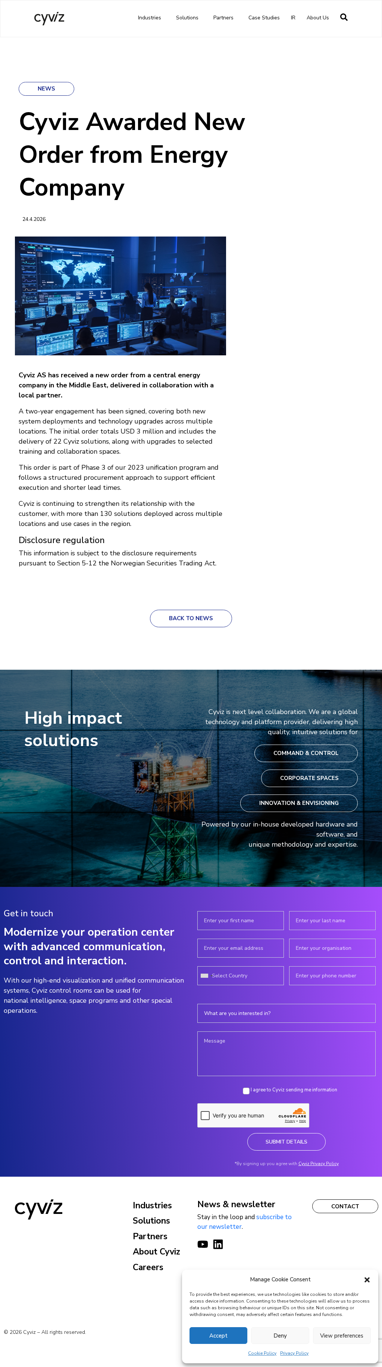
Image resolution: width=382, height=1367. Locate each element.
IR (293, 17)
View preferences (341, 1335)
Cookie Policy (262, 1353)
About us (318, 17)
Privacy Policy (294, 1353)
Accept (218, 1335)
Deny (280, 1335)
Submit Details (286, 1141)
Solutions (187, 17)
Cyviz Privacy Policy (318, 1164)
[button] (367, 1279)
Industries (149, 17)
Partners (223, 17)
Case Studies (264, 17)
